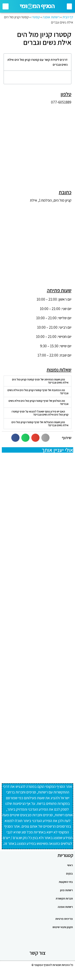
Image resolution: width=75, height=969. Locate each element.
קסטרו (35, 17)
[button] (69, 6)
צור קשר (37, 952)
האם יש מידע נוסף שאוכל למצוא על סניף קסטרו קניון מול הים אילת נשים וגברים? (40, 413)
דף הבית (67, 17)
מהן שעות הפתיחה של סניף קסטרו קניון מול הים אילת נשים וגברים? (40, 381)
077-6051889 (61, 102)
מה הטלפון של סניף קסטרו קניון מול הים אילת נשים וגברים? (38, 402)
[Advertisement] (37, 145)
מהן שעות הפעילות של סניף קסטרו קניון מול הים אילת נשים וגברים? (39, 423)
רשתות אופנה (51, 17)
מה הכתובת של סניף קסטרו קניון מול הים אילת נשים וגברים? (37, 391)
